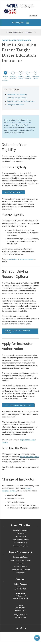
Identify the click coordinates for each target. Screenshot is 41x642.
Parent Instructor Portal (29, 457)
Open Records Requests (20, 539)
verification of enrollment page (20, 259)
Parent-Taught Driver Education (16, 40)
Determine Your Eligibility (17, 94)
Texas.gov (20, 563)
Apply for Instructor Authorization (20, 101)
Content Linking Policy (20, 546)
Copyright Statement (20, 530)
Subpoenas (21, 573)
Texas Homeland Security (20, 570)
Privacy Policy (20, 533)
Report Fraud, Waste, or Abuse (20, 560)
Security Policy (20, 536)
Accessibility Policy (20, 543)
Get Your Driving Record (16, 98)
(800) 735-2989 (20, 617)
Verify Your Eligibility (13, 192)
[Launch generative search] (37, 638)
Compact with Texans (20, 557)
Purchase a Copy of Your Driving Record (17, 331)
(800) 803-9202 (20, 610)
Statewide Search (20, 566)
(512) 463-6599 (20, 608)
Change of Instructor (15, 105)
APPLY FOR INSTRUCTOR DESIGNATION (18, 405)
